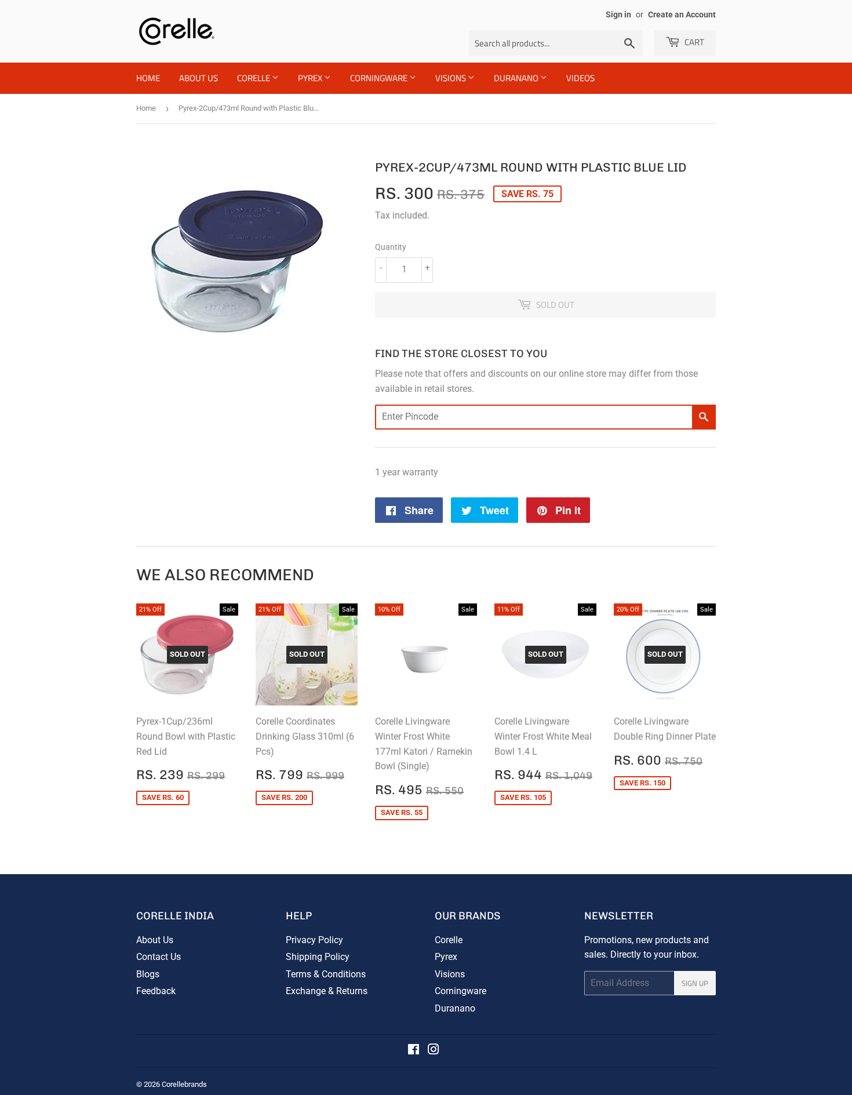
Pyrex (311, 78)
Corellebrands (184, 1084)
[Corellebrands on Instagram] (433, 1050)
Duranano (455, 1008)
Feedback (156, 990)
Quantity (390, 247)
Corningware (379, 78)
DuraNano (517, 78)
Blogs (147, 974)
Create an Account (682, 14)
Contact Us (158, 956)
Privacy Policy (314, 939)
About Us (198, 78)
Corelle (254, 78)
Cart (693, 42)
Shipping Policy (317, 956)
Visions (451, 78)
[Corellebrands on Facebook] (413, 1050)
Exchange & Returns (326, 990)
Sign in (618, 14)
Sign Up (695, 983)
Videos (580, 78)
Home (148, 78)
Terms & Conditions (326, 974)
